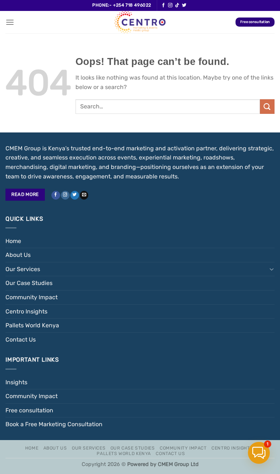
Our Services (22, 269)
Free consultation (29, 410)
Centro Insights (26, 311)
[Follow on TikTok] (177, 5)
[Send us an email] (84, 195)
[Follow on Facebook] (163, 5)
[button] (259, 453)
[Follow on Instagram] (170, 5)
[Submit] (267, 106)
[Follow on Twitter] (184, 5)
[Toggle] (272, 269)
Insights (16, 382)
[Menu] (9, 22)
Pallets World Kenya (32, 325)
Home (13, 241)
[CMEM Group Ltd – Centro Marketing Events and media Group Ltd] (140, 22)
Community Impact (31, 297)
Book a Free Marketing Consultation (53, 424)
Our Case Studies (28, 283)
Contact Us (20, 339)
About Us (18, 254)
